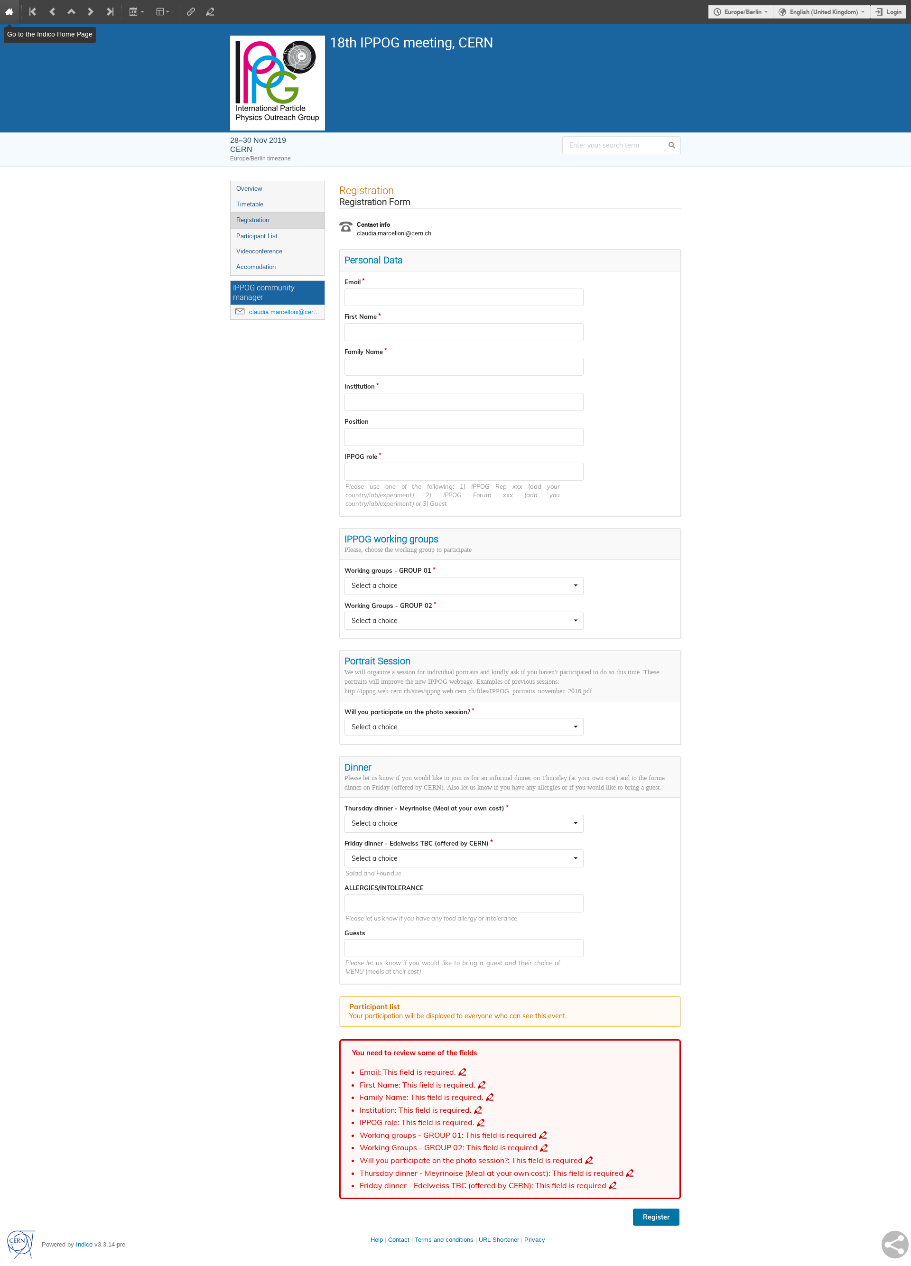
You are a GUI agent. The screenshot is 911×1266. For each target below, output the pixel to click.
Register (656, 1217)
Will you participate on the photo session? (407, 712)
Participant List (257, 236)
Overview (249, 188)
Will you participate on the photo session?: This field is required (471, 1160)
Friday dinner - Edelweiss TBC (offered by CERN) (416, 843)
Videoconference (259, 251)
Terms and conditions (444, 1240)
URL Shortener (499, 1240)
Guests (354, 933)
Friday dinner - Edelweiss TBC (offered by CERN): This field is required (483, 1185)
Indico (84, 1244)
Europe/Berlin (743, 12)
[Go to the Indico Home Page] (9, 12)
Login (894, 12)
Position (356, 421)
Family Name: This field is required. (421, 1097)
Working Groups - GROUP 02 (388, 605)
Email (352, 282)
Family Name (363, 351)
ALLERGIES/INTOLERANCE (384, 888)
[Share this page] (895, 1244)
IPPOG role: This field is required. (417, 1122)
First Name (360, 316)
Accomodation (256, 266)
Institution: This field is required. (416, 1110)
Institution (359, 386)
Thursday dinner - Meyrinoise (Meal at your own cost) (424, 808)
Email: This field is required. (408, 1072)
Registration (252, 219)
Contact (398, 1240)
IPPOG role (360, 456)
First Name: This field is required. (417, 1084)
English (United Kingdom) (824, 12)
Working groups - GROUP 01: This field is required (448, 1135)
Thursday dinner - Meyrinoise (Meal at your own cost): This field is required (491, 1173)
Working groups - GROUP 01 (387, 570)
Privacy (534, 1240)
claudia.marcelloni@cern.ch (287, 312)
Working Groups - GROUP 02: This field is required (449, 1147)
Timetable (249, 204)
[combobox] (464, 586)
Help (377, 1240)
